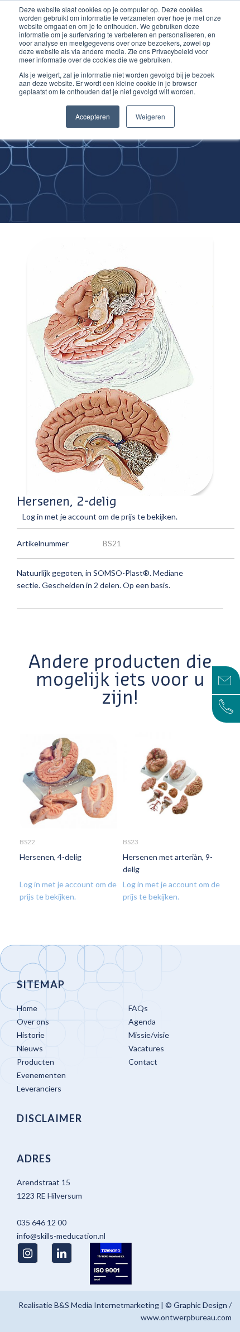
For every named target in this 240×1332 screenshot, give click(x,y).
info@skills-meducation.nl (61, 1235)
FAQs (138, 1008)
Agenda (142, 1021)
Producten (35, 1061)
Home (27, 1008)
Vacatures (146, 1048)
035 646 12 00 (41, 1222)
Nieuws (30, 1048)
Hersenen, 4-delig (50, 857)
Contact (142, 1061)
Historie (31, 1035)
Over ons (33, 1021)
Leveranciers (39, 1088)
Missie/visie (148, 1035)
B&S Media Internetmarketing (106, 1305)
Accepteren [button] (92, 116)
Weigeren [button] (150, 116)
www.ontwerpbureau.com (186, 1317)
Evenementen (41, 1075)
